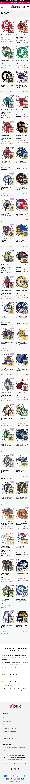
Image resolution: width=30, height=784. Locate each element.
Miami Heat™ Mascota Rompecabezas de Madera (7, 420)
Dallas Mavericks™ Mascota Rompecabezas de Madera (6, 189)
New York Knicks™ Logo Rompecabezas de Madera (7, 523)
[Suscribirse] (25, 763)
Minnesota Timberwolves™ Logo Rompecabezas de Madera (22, 444)
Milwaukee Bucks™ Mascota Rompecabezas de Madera (6, 444)
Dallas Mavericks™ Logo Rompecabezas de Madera (21, 163)
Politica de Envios (8, 735)
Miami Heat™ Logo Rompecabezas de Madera (21, 394)
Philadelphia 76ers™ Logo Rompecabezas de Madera (21, 601)
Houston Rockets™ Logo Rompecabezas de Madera (21, 266)
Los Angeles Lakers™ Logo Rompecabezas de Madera (22, 343)
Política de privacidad (9, 728)
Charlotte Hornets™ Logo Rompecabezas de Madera (21, 86)
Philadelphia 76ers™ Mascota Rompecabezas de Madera (7, 627)
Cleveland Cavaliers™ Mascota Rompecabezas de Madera (7, 163)
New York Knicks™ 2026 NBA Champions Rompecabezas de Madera (22, 497)
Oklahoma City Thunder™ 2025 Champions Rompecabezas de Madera (6, 549)
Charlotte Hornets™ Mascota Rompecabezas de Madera (6, 111)
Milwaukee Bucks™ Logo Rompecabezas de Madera (21, 420)
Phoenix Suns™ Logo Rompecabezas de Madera (21, 626)
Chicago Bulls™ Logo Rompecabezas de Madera (22, 111)
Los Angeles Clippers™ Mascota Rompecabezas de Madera (7, 344)
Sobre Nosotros (7, 724)
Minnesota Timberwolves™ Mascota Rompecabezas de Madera (6, 471)
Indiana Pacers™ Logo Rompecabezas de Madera (22, 292)
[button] (2, 6)
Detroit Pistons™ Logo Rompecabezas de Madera (22, 214)
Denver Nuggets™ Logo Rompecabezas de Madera (21, 188)
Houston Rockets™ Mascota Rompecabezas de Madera (6, 292)
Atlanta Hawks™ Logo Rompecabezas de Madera (7, 36)
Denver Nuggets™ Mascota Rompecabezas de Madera (6, 214)
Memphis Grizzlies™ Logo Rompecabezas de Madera (21, 369)
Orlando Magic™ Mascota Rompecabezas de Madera (6, 601)
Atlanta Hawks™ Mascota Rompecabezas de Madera (21, 36)
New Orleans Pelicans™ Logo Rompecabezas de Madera (21, 470)
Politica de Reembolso (10, 731)
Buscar (5, 717)
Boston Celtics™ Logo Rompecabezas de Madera (7, 62)
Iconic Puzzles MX (16, 781)
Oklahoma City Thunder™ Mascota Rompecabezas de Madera (6, 575)
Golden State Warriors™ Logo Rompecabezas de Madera (21, 240)
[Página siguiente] (19, 640)
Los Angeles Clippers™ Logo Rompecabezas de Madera (22, 318)
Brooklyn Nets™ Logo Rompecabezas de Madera (7, 86)
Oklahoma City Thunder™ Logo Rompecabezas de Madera (21, 548)
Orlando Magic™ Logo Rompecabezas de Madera (22, 575)
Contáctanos (7, 721)
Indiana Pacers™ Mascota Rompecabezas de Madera (6, 318)
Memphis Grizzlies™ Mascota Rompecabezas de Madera (7, 394)
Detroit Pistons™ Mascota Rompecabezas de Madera (6, 240)
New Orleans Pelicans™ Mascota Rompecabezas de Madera (6, 497)
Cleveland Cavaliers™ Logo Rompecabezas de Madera (22, 137)
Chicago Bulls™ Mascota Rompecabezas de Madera (6, 137)
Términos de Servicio (9, 738)
